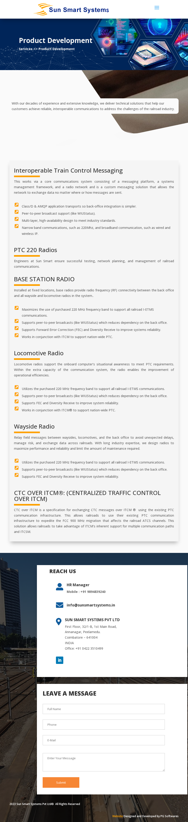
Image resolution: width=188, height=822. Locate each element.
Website (117, 816)
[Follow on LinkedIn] (59, 660)
